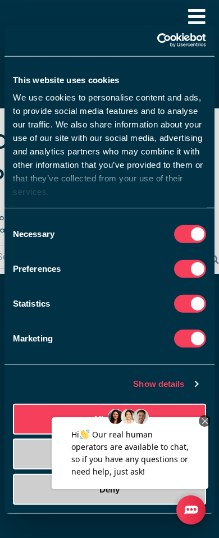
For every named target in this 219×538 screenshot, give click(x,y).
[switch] (190, 268)
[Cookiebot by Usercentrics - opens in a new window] (157, 40)
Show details (158, 384)
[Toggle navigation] (196, 16)
